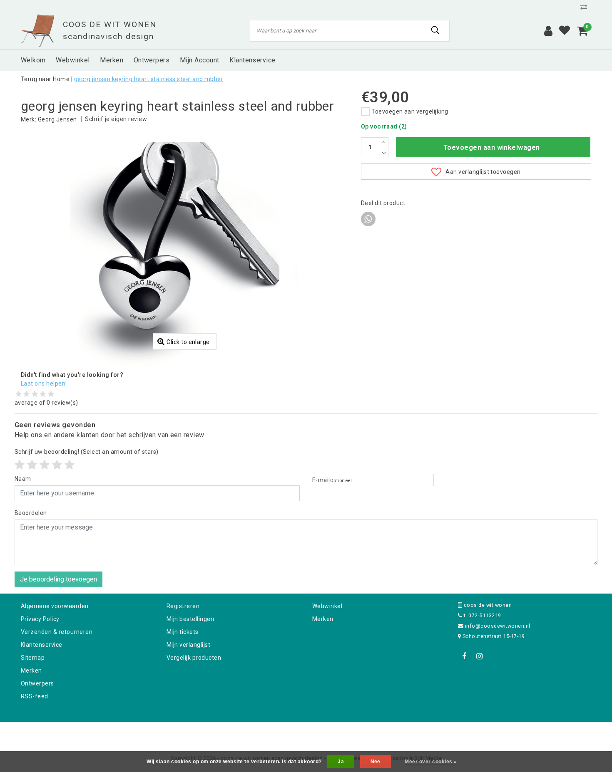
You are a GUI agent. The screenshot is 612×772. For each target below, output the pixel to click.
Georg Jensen (57, 119)
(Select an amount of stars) (87, 451)
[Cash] (253, 733)
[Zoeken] (435, 30)
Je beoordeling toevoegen (58, 579)
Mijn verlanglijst (188, 644)
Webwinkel (327, 606)
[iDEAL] (280, 733)
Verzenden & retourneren (56, 631)
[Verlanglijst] (564, 31)
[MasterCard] (307, 733)
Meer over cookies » (431, 762)
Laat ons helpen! (44, 383)
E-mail (332, 480)
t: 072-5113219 (481, 615)
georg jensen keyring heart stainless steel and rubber (148, 79)
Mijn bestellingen (190, 619)
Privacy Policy (40, 619)
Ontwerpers (37, 683)
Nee (376, 762)
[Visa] (333, 733)
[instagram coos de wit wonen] (479, 656)
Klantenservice (41, 644)
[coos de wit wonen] (38, 31)
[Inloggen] (548, 31)
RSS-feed (34, 696)
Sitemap (33, 657)
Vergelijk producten (194, 657)
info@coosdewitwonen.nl (497, 626)
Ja (341, 762)
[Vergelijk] (585, 7)
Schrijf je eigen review (116, 119)
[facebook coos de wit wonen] (464, 656)
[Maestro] (359, 733)
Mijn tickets (183, 631)
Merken (31, 670)
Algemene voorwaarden (55, 606)
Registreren (183, 606)
